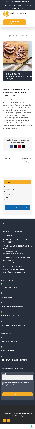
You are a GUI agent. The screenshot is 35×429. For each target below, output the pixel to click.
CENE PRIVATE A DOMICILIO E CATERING (14, 360)
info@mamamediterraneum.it (22, 1)
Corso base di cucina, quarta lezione (26, 161)
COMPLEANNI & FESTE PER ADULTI (12, 306)
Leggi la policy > (17, 389)
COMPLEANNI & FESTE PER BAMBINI (13, 325)
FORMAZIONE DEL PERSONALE (11, 351)
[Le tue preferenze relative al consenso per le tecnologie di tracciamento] (32, 425)
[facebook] (4, 420)
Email (4, 374)
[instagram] (8, 420)
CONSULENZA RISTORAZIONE (11, 341)
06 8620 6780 (9, 1)
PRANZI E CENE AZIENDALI (10, 316)
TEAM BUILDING (6, 297)
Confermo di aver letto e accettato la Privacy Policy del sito (15, 384)
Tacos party (7, 159)
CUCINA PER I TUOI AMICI (9, 288)
